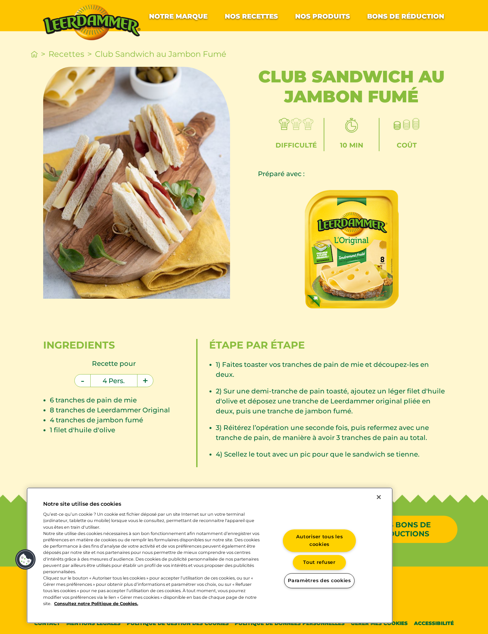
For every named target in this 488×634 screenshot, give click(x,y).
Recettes (66, 54)
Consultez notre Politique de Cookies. (96, 603)
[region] (210, 555)
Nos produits (322, 16)
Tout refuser (319, 563)
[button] (25, 559)
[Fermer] (378, 497)
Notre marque (178, 16)
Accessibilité (434, 623)
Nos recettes (251, 16)
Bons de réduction (405, 16)
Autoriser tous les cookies (319, 540)
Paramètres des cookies (319, 580)
